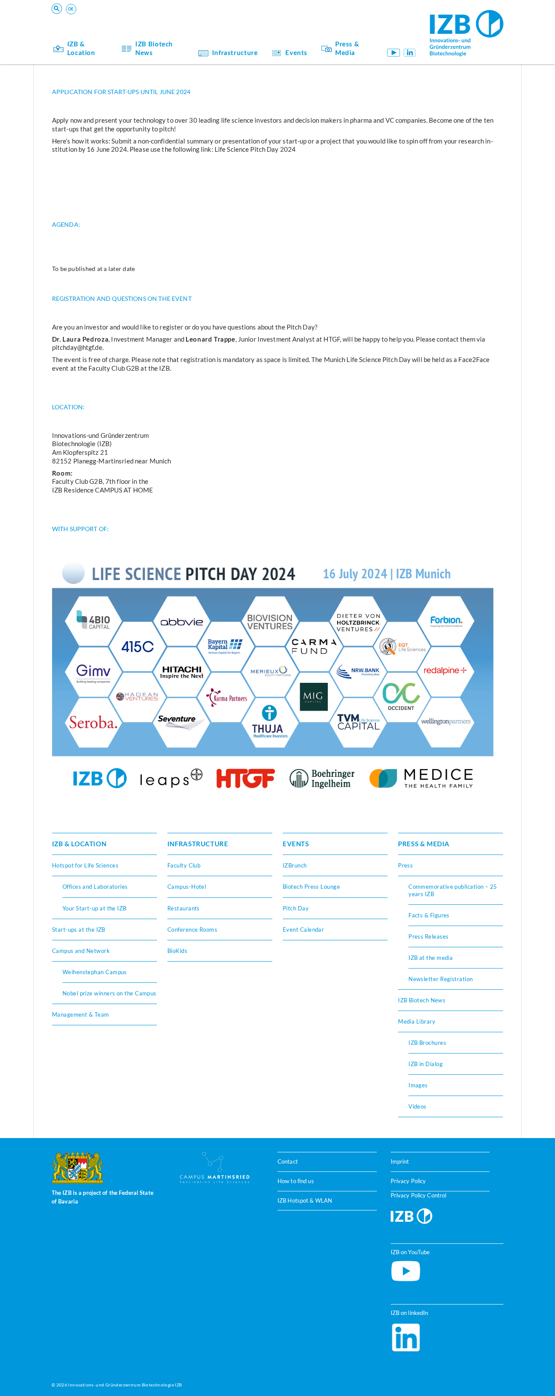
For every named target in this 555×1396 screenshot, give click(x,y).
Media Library (416, 1021)
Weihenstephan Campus (94, 972)
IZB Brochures (427, 1042)
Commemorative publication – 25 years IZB (452, 890)
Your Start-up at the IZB (94, 908)
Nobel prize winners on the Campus (109, 993)
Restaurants (183, 908)
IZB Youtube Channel (393, 53)
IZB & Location (81, 48)
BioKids (177, 950)
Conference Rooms (192, 929)
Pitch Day (296, 908)
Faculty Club (183, 865)
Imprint (400, 1161)
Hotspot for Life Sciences (85, 865)
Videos (417, 1106)
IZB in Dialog (425, 1063)
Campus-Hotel (186, 886)
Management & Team (80, 1014)
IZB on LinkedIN (409, 53)
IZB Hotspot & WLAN (305, 1200)
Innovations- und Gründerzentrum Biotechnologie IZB (125, 1384)
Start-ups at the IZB (78, 929)
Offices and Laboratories (95, 886)
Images (418, 1085)
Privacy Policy (408, 1180)
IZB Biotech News (154, 48)
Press (405, 865)
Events (296, 52)
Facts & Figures (429, 915)
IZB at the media (430, 957)
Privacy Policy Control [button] (419, 1195)
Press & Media (347, 48)
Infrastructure (235, 52)
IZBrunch (295, 865)
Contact (288, 1161)
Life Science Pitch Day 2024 (255, 149)
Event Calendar (303, 929)
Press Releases (428, 936)
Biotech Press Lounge (311, 886)
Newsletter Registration (440, 978)
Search (187, 19)
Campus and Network (81, 950)
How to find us (296, 1180)
